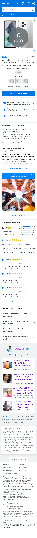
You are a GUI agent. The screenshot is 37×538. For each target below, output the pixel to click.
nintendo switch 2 (21, 442)
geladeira (18, 436)
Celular (30, 442)
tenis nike (24, 445)
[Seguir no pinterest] (27, 354)
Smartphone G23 (19, 422)
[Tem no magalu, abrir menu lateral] (3, 3)
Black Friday (6, 431)
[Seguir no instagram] (21, 354)
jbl (8, 445)
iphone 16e (17, 441)
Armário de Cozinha (9, 450)
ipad (23, 447)
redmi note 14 (15, 445)
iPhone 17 (14, 431)
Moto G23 (7, 522)
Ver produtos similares (18, 93)
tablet (21, 444)
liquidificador (17, 447)
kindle (4, 439)
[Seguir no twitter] (10, 354)
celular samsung (8, 441)
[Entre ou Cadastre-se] (33, 3)
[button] (32, 10)
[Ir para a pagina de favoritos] (22, 3)
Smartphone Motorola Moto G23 (24, 417)
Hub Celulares (14, 433)
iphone (6, 437)
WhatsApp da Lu (8, 467)
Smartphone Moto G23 (24, 419)
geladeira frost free (14, 449)
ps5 (22, 434)
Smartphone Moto (7, 422)
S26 (27, 431)
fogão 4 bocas (26, 449)
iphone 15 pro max (26, 439)
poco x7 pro (26, 436)
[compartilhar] (33, 51)
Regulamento (7, 470)
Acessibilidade (23, 470)
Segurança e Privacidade (10, 473)
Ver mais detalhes (18, 215)
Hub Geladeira (24, 433)
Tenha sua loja (23, 467)
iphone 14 (16, 434)
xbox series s (26, 441)
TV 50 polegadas (26, 450)
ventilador (11, 442)
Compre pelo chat (15, 503)
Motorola (28, 520)
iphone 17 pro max (13, 439)
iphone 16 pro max (8, 436)
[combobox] (18, 9)
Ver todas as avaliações (18, 302)
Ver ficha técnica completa (19, 168)
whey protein (20, 437)
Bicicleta (27, 444)
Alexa (18, 450)
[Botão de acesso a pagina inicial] (13, 3)
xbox (32, 436)
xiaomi (5, 442)
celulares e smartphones (16, 520)
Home (5, 520)
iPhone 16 (21, 431)
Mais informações (17, 459)
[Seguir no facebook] (15, 354)
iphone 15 (9, 434)
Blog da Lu (6, 464)
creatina (12, 437)
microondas (29, 437)
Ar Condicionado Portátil (10, 444)
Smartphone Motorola (8, 419)
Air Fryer (26, 434)
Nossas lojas (22, 464)
